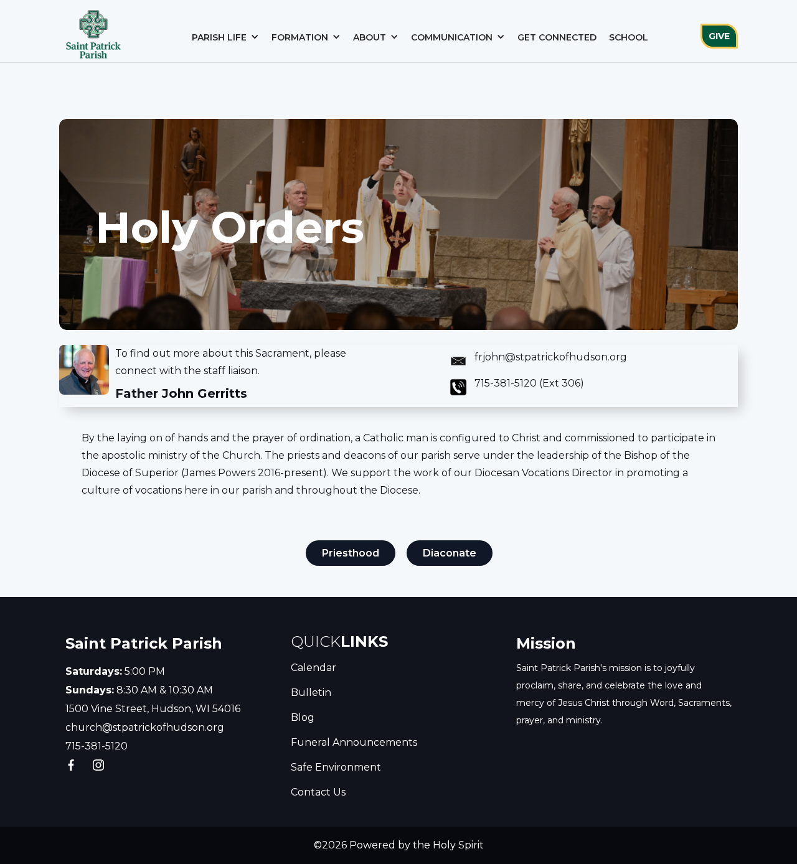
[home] (93, 31)
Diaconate (449, 553)
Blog (302, 717)
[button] (225, 37)
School (628, 37)
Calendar (313, 668)
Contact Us (318, 792)
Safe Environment (336, 767)
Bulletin (311, 692)
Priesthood (350, 553)
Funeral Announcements (354, 742)
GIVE (719, 36)
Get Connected (557, 37)
